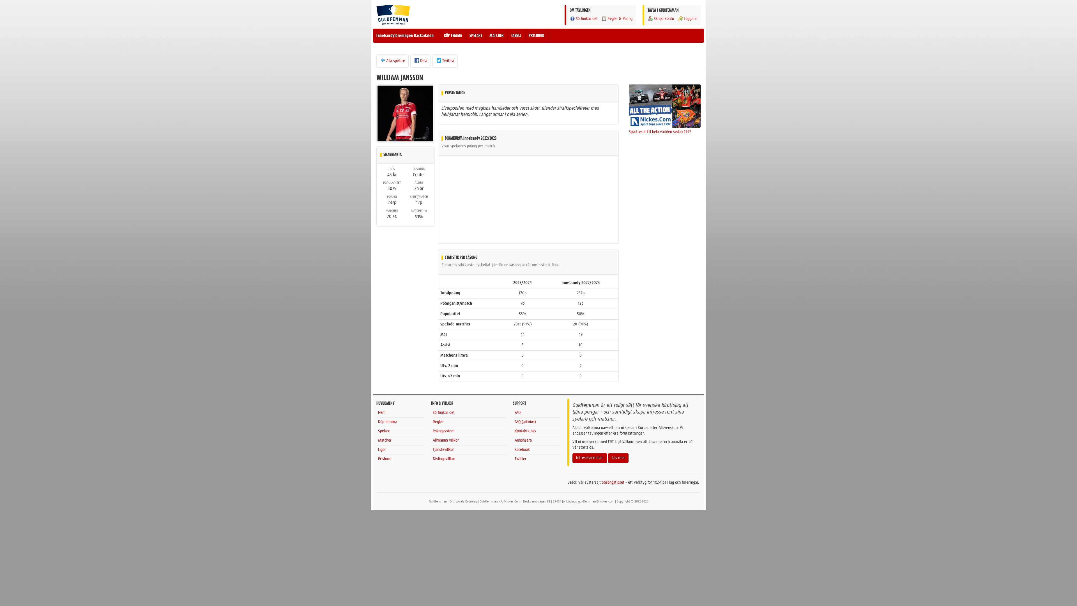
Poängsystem (444, 431)
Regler (438, 422)
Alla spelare (395, 61)
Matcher (385, 440)
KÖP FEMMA (453, 36)
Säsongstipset (613, 483)
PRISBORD (536, 36)
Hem (382, 413)
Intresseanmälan (589, 458)
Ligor (382, 450)
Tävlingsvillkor (444, 459)
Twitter (520, 459)
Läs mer (618, 458)
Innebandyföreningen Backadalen (405, 36)
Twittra (448, 61)
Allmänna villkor (446, 440)
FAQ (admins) (525, 422)
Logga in (690, 19)
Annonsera (523, 440)
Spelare (384, 431)
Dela (423, 61)
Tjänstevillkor (443, 450)
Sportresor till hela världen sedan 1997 (660, 132)
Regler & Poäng (619, 19)
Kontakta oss (525, 431)
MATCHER (496, 36)
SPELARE (476, 36)
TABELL (516, 36)
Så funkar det (587, 19)
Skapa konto (664, 19)
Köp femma (387, 422)
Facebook (522, 450)
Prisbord (384, 459)
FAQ (518, 413)
